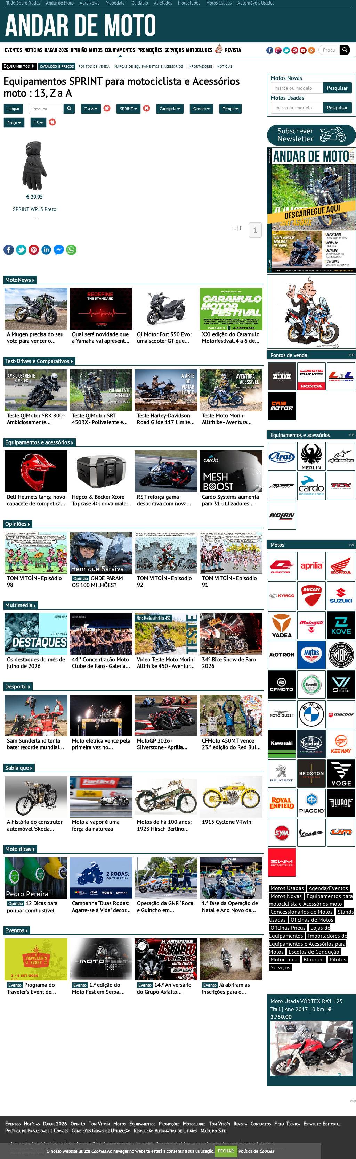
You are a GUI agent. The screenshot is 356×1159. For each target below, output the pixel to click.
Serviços (280, 967)
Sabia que (17, 767)
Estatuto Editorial (322, 1123)
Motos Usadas (287, 888)
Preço (12, 122)
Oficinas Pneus (288, 927)
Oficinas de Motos (312, 919)
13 (37, 122)
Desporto (16, 686)
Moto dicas (18, 848)
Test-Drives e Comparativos (37, 360)
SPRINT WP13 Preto (34, 209)
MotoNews (18, 279)
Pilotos (338, 959)
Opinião (79, 49)
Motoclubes (199, 49)
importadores (200, 66)
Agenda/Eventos (328, 888)
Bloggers (314, 959)
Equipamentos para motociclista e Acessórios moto (311, 900)
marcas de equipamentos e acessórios (148, 66)
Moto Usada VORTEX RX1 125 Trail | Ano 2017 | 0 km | (306, 1008)
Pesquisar (337, 88)
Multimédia (18, 605)
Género (200, 108)
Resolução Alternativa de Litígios (165, 1130)
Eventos (13, 49)
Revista (233, 49)
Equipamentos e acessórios (37, 442)
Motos (119, 1123)
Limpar (13, 108)
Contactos (261, 1123)
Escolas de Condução (314, 951)
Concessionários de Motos (301, 911)
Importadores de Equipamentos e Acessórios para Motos (308, 943)
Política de (256, 1151)
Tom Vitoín (99, 1123)
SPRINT (127, 108)
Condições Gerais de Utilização (101, 1130)
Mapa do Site (213, 1130)
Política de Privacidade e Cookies (36, 1130)
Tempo (229, 108)
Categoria (168, 108)
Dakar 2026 (56, 49)
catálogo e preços (57, 66)
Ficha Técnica (287, 1123)
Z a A (89, 108)
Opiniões (15, 523)
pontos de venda (94, 66)
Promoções (149, 49)
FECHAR (226, 1151)
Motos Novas (286, 896)
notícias (224, 66)
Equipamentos (142, 1123)
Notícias (32, 1123)
